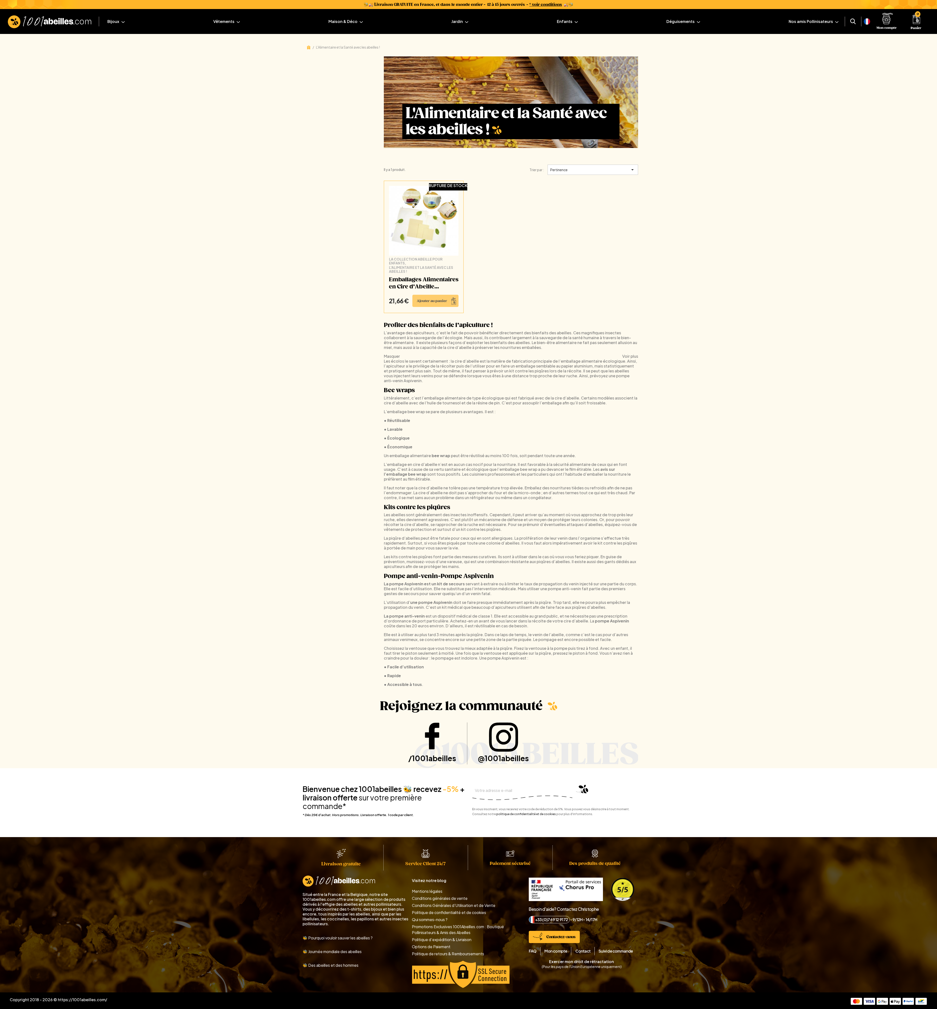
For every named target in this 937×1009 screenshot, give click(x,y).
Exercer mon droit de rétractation (581, 961)
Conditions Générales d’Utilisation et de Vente (453, 905)
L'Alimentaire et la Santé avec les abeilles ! (421, 269)
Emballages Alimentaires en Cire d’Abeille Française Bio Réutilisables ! (423, 283)
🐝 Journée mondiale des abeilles (332, 951)
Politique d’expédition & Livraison (441, 939)
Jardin (457, 21)
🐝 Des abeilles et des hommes (330, 965)
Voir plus (630, 356)
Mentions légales (427, 891)
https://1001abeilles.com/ (82, 999)
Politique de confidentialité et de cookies (449, 912)
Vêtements (224, 21)
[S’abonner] (580, 791)
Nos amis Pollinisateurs (811, 21)
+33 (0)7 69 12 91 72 (551, 919)
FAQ (533, 951)
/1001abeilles (432, 758)
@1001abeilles (503, 758)
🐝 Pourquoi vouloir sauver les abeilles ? (338, 937)
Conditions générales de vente (440, 898)
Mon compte (555, 951)
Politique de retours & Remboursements (448, 953)
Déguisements (680, 21)
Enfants (565, 21)
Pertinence (592, 170)
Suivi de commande (616, 951)
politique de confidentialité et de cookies (526, 814)
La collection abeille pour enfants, (416, 261)
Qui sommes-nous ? (430, 919)
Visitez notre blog (429, 880)
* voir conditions (545, 4)
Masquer (392, 356)
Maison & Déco (343, 21)
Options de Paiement (431, 946)
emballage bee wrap (406, 411)
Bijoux (113, 21)
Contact (583, 951)
